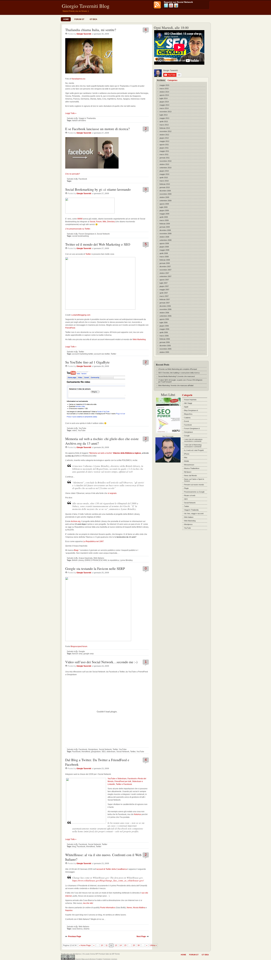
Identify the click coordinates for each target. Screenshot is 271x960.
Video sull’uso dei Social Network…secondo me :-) (101, 662)
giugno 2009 (164, 210)
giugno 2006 (164, 326)
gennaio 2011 (164, 158)
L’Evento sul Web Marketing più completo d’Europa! (177, 369)
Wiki (104, 222)
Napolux (68, 910)
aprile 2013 (163, 121)
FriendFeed (70, 328)
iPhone (186, 454)
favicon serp (77, 654)
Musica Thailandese (191, 468)
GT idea (93, 19)
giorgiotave (96, 751)
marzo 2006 (164, 336)
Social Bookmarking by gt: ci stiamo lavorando (98, 189)
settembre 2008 (165, 240)
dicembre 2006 (165, 306)
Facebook (83, 179)
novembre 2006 (165, 309)
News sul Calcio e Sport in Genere (194, 480)
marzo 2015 (164, 88)
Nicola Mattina (139, 907)
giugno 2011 (164, 148)
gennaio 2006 (164, 342)
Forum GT (79, 19)
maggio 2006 (164, 329)
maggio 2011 (164, 151)
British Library (78, 560)
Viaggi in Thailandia (87, 118)
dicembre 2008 (165, 230)
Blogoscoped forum (79, 646)
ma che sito (88, 903)
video (74, 430)
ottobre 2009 (164, 197)
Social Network (103, 234)
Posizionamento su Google (194, 492)
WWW (79, 219)
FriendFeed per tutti (122, 781)
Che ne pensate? (72, 174)
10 (102, 945)
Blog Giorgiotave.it (191, 410)
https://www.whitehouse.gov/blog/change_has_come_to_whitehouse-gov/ (108, 880)
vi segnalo (112, 493)
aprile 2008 (163, 253)
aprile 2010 (163, 177)
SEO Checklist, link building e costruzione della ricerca (178, 373)
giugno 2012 (164, 138)
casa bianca (77, 929)
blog (74, 846)
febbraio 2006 (164, 339)
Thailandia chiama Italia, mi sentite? (90, 29)
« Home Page (85, 945)
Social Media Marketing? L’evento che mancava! (176, 376)
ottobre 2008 (164, 237)
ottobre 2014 (164, 92)
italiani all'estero (79, 120)
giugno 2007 (164, 286)
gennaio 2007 (164, 303)
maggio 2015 (164, 85)
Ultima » (153, 945)
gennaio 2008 (164, 263)
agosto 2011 (164, 144)
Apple (186, 407)
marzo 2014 (164, 108)
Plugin (186, 488)
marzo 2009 (164, 220)
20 (134, 945)
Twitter (88, 254)
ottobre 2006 (164, 313)
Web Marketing (139, 339)
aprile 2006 (163, 332)
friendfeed (86, 751)
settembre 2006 (165, 316)
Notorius (137, 814)
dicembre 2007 (165, 266)
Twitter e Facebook (124, 784)
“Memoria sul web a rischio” (115, 453)
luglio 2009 (163, 207)
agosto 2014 (164, 95)
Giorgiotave (93, 749)
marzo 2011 (163, 154)
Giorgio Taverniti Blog (85, 5)
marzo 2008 (164, 257)
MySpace (187, 472)
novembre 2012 (165, 131)
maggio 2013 (164, 118)
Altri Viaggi (188, 403)
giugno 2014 (164, 102)
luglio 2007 (163, 283)
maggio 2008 (164, 250)
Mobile (186, 461)
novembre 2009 (165, 194)
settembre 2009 (165, 201)
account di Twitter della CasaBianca (111, 869)
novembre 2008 (165, 233)
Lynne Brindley (126, 560)
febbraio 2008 (164, 260)
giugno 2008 (164, 247)
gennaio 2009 (164, 227)
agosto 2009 (164, 204)
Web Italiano (98, 558)
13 (116, 945)
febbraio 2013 (164, 128)
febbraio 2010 (164, 184)
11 (107, 945)
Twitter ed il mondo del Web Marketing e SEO (97, 244)
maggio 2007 (164, 289)
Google (82, 651)
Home (66, 19)
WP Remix (116, 954)
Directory (111, 222)
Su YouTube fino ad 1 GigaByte (87, 362)
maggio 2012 (164, 141)
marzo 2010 (164, 181)
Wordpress (188, 524)
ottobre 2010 (164, 164)
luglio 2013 (163, 115)
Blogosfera (188, 414)
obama (86, 929)
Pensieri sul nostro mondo (194, 485)
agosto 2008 (164, 243)
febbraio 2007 (164, 299)
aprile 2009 (163, 217)
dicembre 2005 (165, 346)
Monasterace (189, 465)
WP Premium (100, 954)
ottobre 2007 (164, 273)
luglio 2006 (163, 322)
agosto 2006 (164, 319)
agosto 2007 (164, 280)
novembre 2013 (165, 112)
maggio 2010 (164, 174)
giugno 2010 (164, 171)
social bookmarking (80, 236)
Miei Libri (168, 394)
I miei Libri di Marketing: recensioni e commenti (193, 446)
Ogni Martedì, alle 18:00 (171, 27)
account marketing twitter (82, 354)
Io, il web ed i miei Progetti (194, 450)
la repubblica (113, 560)
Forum (99, 222)
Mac (185, 457)
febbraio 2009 (164, 224)
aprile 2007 (163, 293)
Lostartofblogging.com (80, 315)
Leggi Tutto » (70, 113)
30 (139, 945)
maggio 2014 (164, 105)
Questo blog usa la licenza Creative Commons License (96, 959)
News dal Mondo (190, 475)
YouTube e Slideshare (117, 778)
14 (121, 945)
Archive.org (75, 521)
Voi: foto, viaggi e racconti (193, 513)
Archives (161, 80)
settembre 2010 (165, 168)
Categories (172, 80)
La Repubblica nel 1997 (93, 541)
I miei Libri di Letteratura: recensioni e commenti (193, 440)
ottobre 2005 (164, 352)
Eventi (186, 421)
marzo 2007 (164, 296)
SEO (104, 751)
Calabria (187, 418)
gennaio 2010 (164, 187)
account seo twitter (102, 354)
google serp (88, 654)
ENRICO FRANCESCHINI (96, 560)
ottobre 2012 (164, 135)
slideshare (110, 751)
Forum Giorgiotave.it (87, 234)
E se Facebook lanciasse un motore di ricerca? (97, 128)
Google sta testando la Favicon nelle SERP (95, 568)
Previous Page (74, 936)
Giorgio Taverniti (84, 34)
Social (92, 222)
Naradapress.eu (78, 79)
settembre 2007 (165, 276)
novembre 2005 (165, 349)
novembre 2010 (165, 161)
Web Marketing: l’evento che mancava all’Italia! (176, 385)
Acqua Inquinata (86, 558)
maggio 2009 (164, 214)
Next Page (141, 936)
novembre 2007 (165, 270)
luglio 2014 (163, 98)
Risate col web (189, 495)
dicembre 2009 (165, 191)
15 (125, 945)
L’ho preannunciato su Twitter (77, 229)
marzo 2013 (164, 125)
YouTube (82, 428)
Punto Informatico (107, 907)
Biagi (76, 550)
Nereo (129, 907)
